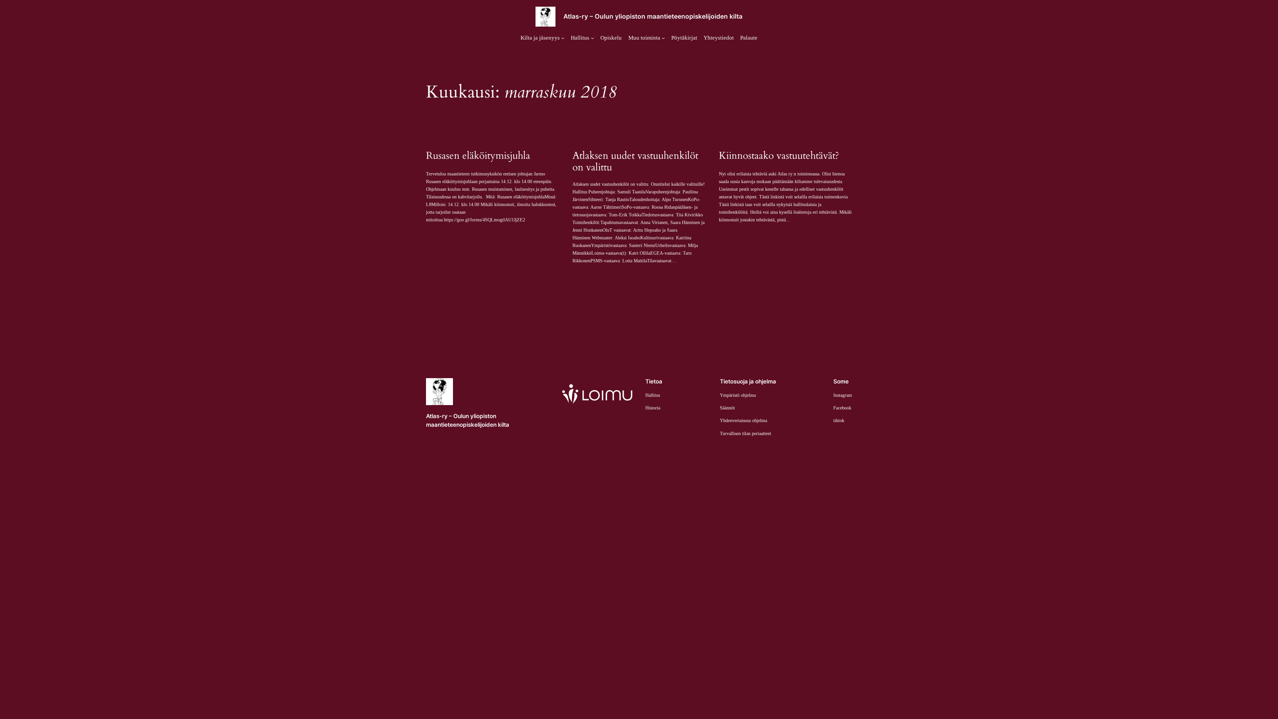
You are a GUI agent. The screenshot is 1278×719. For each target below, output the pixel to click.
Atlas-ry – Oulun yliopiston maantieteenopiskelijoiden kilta (653, 16)
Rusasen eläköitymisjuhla (478, 156)
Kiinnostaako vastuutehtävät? (779, 156)
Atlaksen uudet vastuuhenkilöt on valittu (635, 162)
